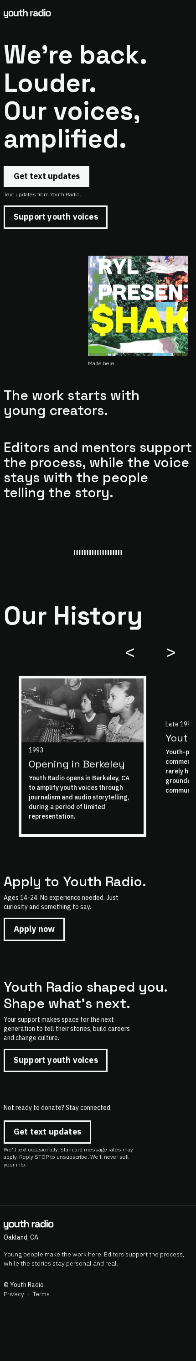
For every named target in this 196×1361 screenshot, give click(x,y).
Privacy (14, 1294)
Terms (41, 1294)
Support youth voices (56, 216)
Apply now (34, 929)
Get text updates (47, 176)
